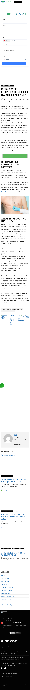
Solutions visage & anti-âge (7, 596)
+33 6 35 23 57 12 (7, 620)
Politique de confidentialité (7, 676)
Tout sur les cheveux (6, 599)
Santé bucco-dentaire (6, 593)
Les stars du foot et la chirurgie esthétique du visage (13, 554)
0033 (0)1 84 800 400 (8, 618)
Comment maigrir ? (5, 584)
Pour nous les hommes (8, 85)
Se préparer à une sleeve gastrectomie (19, 319)
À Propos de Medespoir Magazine (9, 673)
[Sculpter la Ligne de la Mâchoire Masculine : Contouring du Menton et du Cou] (15, 499)
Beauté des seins (5, 578)
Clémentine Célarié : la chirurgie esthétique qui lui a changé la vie (11, 322)
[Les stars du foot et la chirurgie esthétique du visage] (15, 536)
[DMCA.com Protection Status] (15, 632)
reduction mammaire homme (8, 310)
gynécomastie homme (17, 309)
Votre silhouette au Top (6, 604)
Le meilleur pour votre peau (7, 587)
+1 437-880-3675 (17, 623)
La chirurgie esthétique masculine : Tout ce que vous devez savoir (13, 480)
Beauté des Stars (6, 548)
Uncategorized (4, 602)
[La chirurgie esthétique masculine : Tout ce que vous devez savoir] (15, 463)
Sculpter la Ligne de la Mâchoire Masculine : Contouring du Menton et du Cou (14, 516)
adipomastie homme (7, 309)
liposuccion (4, 192)
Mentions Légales (5, 680)
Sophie (5, 99)
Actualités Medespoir (6, 575)
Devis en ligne (18, 2)
